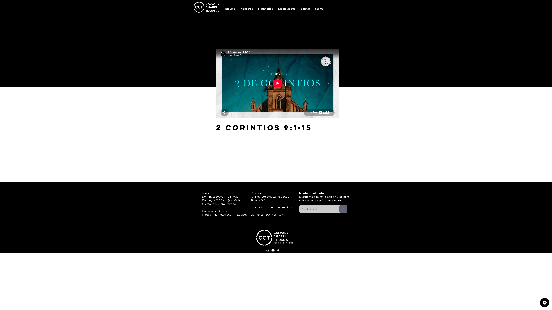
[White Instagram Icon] (268, 250)
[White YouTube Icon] (273, 250)
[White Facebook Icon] (278, 250)
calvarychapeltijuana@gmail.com (272, 207)
